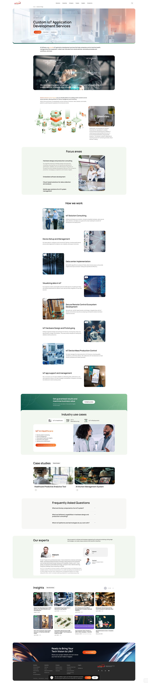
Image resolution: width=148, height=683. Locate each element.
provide (51, 47)
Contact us (80, 668)
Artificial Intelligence (36, 667)
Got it (88, 677)
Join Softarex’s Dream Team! (71, 667)
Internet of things (36, 670)
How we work (53, 32)
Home (34, 6)
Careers (77, 3)
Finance (45, 668)
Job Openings (69, 668)
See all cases (56, 463)
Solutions (58, 3)
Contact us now (89, 402)
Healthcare (46, 667)
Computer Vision (35, 668)
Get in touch (37, 32)
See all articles (50, 587)
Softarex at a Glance (59, 667)
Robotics (34, 672)
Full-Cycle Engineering (36, 674)
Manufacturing (46, 672)
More (95, 677)
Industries (64, 3)
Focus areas (45, 32)
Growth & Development (70, 670)
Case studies (58, 670)
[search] (132, 3)
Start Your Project (89, 652)
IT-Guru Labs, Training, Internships (70, 673)
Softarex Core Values (59, 668)
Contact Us (89, 3)
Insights (83, 3)
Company (71, 3)
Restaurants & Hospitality (48, 670)
